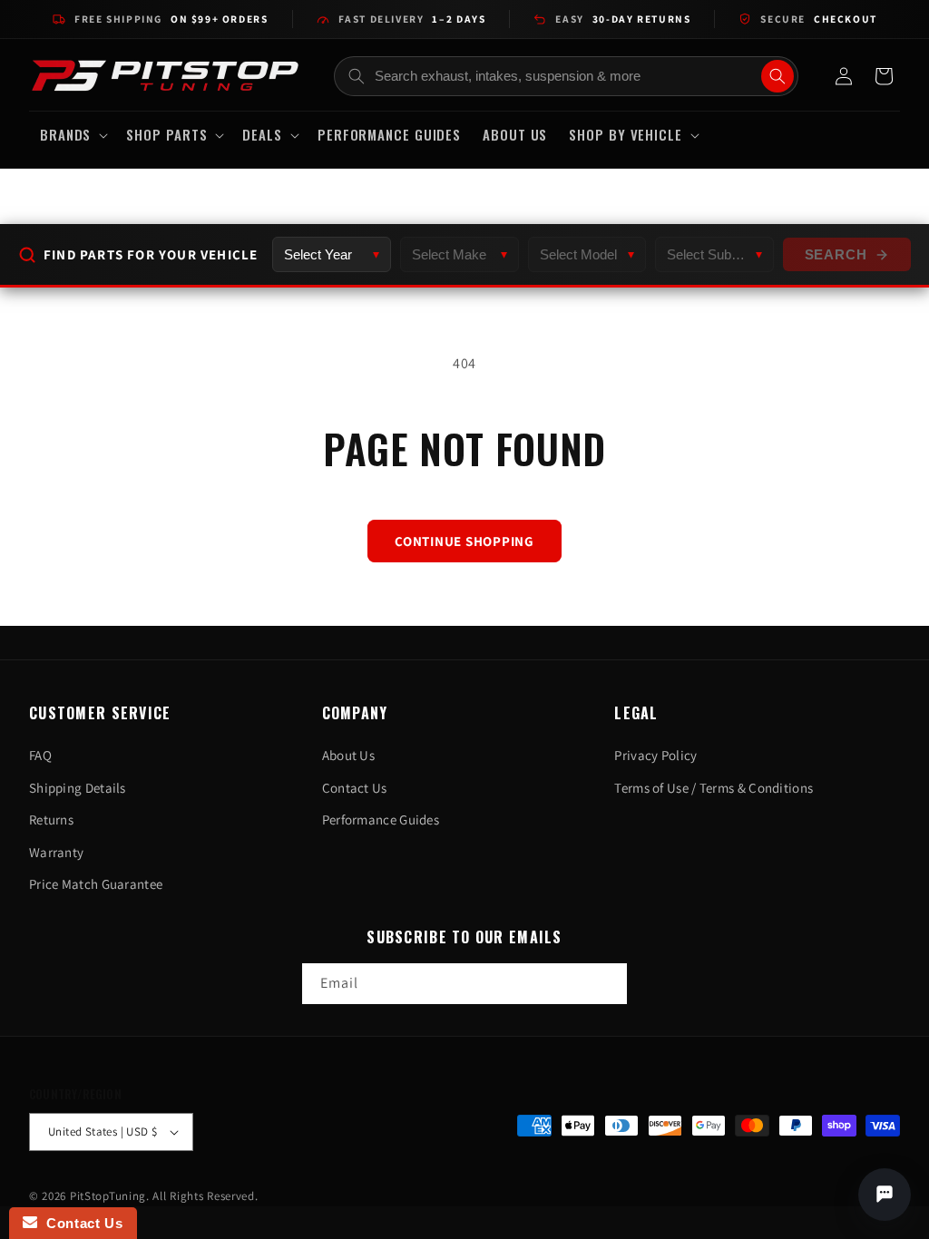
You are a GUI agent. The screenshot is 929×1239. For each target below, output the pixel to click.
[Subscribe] (607, 983)
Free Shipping (171, 18)
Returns (51, 819)
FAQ (40, 755)
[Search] (777, 76)
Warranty (56, 852)
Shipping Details (77, 787)
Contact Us (354, 787)
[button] (72, 135)
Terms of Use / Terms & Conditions (713, 787)
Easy (622, 18)
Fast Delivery (412, 18)
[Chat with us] (884, 1194)
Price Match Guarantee (95, 884)
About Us (348, 755)
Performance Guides (380, 819)
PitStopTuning (108, 1196)
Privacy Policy (655, 755)
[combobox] (566, 76)
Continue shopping (464, 541)
